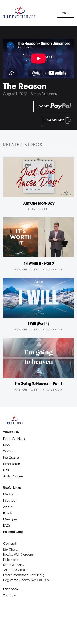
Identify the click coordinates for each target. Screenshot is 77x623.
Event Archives (14, 439)
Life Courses (11, 458)
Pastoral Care (13, 532)
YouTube (9, 595)
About (7, 507)
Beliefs (7, 513)
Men (6, 445)
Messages (10, 519)
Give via (43, 106)
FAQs (6, 526)
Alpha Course (13, 476)
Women (8, 451)
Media (8, 494)
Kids (6, 470)
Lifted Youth (11, 464)
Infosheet (9, 500)
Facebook (10, 589)
